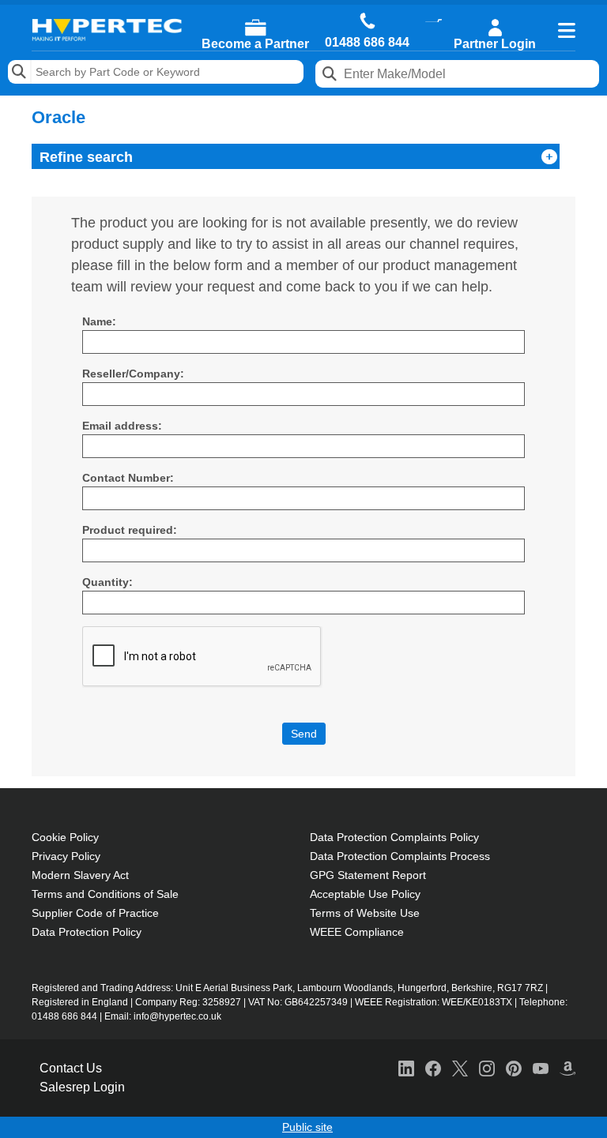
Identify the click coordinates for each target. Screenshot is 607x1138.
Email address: (122, 425)
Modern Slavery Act (80, 875)
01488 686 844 (367, 42)
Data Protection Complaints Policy (394, 837)
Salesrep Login (82, 1087)
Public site (307, 1127)
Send (304, 733)
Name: (99, 321)
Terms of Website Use (365, 913)
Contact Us (71, 1068)
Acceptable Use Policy (365, 894)
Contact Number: (128, 477)
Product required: (129, 530)
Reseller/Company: (133, 373)
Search (20, 72)
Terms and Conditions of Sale (105, 894)
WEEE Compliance (357, 932)
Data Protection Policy (86, 932)
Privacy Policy (66, 856)
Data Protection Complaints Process (400, 856)
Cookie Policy (65, 837)
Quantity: (107, 582)
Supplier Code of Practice (95, 913)
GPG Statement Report (368, 875)
